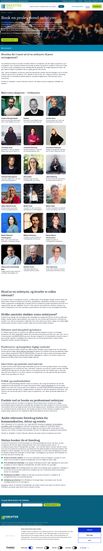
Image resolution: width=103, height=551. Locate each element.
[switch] (46, 547)
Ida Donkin (28, 177)
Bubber (26, 118)
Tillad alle (89, 530)
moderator (48, 424)
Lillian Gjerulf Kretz (8, 206)
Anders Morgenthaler (9, 118)
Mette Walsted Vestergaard (24, 351)
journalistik (4, 426)
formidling (18, 426)
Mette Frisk (28, 206)
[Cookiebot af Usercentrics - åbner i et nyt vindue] (10, 548)
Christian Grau (6, 148)
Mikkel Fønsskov (30, 235)
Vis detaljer (83, 548)
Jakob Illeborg (51, 177)
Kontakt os (97, 6)
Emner (88, 6)
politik (10, 426)
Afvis (89, 540)
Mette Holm (50, 206)
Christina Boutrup (30, 148)
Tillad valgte (89, 535)
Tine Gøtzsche (51, 267)
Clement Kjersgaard (9, 177)
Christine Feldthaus (53, 148)
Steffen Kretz (29, 267)
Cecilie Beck (51, 118)
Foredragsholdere (77, 6)
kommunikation (57, 424)
